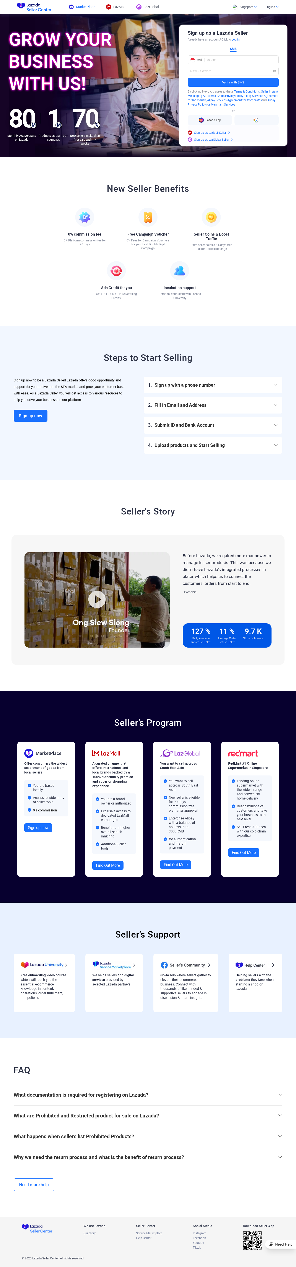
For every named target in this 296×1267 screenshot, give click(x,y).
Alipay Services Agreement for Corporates (234, 100)
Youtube (198, 1242)
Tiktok (197, 1247)
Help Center (143, 1238)
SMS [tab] (233, 48)
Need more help (34, 1184)
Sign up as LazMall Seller (210, 132)
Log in (236, 39)
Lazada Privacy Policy (229, 96)
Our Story (89, 1233)
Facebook (199, 1238)
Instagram (199, 1233)
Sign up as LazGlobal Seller (211, 139)
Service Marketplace (149, 1233)
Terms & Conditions (247, 91)
